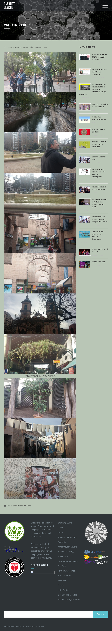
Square (26, 626)
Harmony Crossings (66, 570)
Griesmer (62, 585)
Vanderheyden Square (67, 546)
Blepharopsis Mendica (67, 594)
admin (25, 47)
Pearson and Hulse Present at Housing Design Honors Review (99, 219)
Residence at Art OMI (67, 537)
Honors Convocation (99, 262)
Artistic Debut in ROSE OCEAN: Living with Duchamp (99, 57)
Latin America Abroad (15, 506)
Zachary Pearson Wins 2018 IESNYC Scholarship (99, 71)
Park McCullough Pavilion (69, 599)
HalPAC (61, 532)
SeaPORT (62, 580)
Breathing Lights (65, 522)
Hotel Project (63, 590)
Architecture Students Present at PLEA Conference (99, 144)
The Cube (62, 566)
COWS (60, 527)
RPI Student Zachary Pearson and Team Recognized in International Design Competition (92, 89)
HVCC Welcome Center (68, 561)
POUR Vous (63, 556)
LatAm (28, 506)
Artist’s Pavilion (64, 575)
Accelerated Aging (65, 551)
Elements (62, 542)
